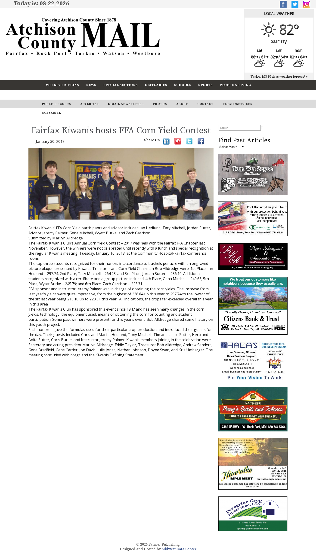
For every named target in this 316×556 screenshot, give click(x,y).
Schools (183, 85)
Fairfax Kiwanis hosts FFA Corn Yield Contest (121, 130)
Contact (205, 104)
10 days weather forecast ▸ (279, 76)
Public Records (56, 104)
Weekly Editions (62, 85)
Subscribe (82, 94)
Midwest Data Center (179, 549)
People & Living (235, 85)
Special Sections (120, 85)
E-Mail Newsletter (126, 104)
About (182, 104)
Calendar (55, 94)
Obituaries (156, 85)
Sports (205, 85)
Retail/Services (237, 104)
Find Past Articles (244, 140)
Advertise (89, 104)
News (91, 85)
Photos (160, 104)
